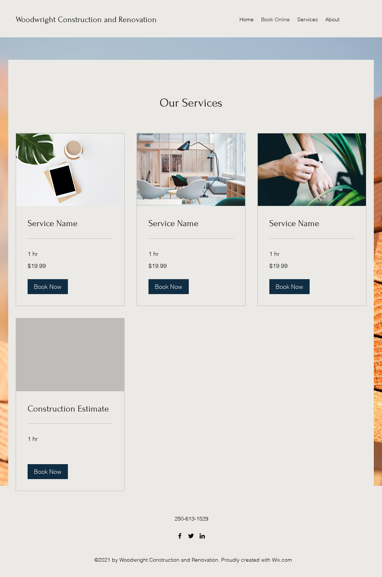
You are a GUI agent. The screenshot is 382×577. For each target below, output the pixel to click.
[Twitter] (191, 536)
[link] (70, 223)
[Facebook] (180, 536)
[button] (48, 286)
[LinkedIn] (202, 536)
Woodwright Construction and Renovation (86, 19)
